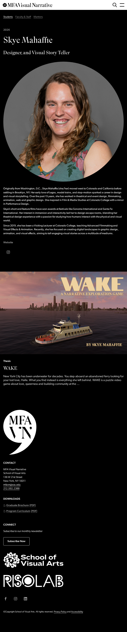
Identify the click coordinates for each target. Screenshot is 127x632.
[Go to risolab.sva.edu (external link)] (33, 580)
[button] (19, 505)
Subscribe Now (16, 541)
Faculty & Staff (23, 17)
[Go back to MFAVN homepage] (27, 5)
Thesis (7, 361)
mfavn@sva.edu (12, 485)
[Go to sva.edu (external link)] (33, 560)
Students (8, 17)
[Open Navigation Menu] (122, 5)
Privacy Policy (60, 612)
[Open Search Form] (114, 5)
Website (8, 242)
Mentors (38, 17)
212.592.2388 (11, 488)
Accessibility (77, 612)
